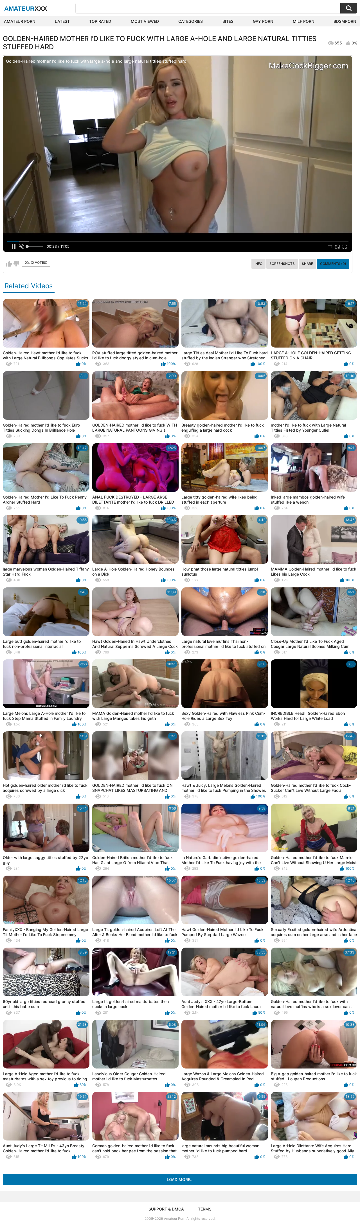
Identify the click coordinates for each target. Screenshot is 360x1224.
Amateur (25, 8)
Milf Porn (303, 21)
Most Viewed (145, 21)
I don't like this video (16, 264)
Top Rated (100, 21)
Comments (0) (333, 264)
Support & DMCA (166, 1209)
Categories (190, 21)
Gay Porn (263, 21)
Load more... (180, 1179)
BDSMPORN (345, 21)
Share (307, 264)
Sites (227, 21)
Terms (205, 1209)
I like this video (9, 264)
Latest (62, 21)
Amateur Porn (19, 21)
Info (258, 264)
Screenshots (282, 264)
